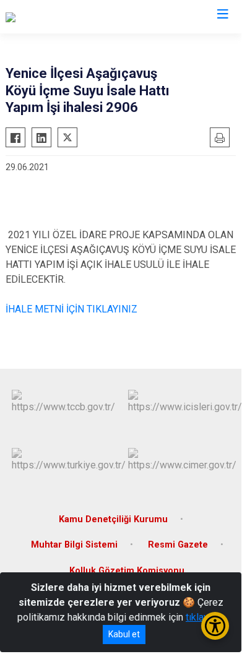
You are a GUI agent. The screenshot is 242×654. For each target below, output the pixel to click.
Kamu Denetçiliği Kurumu (113, 519)
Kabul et (124, 634)
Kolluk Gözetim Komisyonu (126, 571)
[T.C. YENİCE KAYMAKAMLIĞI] (67, 16)
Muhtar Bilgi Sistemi (74, 545)
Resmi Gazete (178, 545)
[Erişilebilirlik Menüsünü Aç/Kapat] (215, 626)
